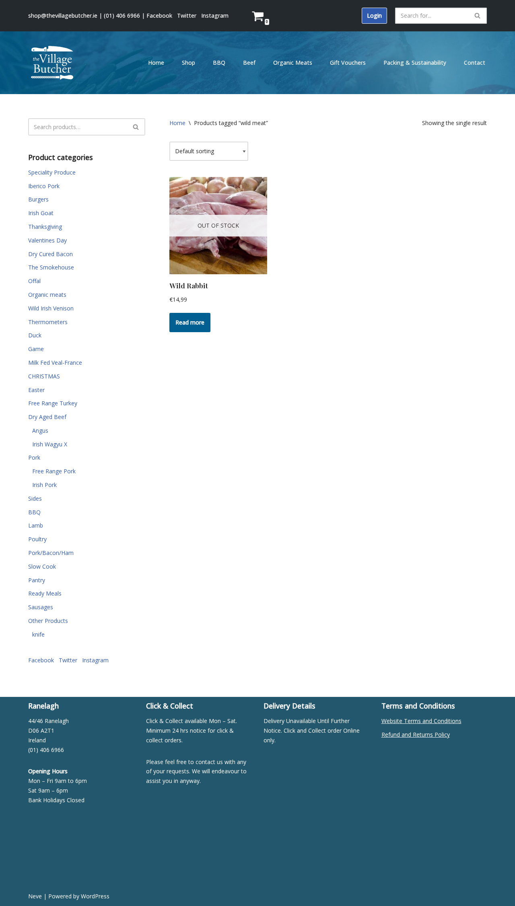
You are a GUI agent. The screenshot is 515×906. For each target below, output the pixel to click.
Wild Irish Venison (51, 308)
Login (374, 15)
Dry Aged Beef (47, 417)
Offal (34, 281)
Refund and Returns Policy (415, 734)
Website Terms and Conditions (421, 721)
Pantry (36, 580)
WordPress (95, 896)
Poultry (37, 539)
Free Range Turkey (52, 403)
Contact (474, 62)
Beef (249, 62)
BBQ (219, 62)
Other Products (48, 621)
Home (156, 62)
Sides (35, 498)
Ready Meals (45, 593)
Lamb (35, 525)
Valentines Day (47, 240)
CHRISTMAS (44, 376)
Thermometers (48, 322)
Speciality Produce (52, 172)
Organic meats (47, 294)
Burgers (38, 199)
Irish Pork (44, 485)
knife (38, 634)
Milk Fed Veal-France (55, 362)
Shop (188, 62)
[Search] (478, 16)
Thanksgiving (45, 226)
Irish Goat (41, 213)
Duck (34, 335)
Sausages (40, 607)
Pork (34, 457)
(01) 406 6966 (122, 15)
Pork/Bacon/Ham (51, 553)
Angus (40, 430)
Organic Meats (292, 62)
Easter (36, 390)
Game (36, 349)
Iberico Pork (44, 186)
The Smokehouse (51, 267)
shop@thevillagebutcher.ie (62, 15)
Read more (189, 322)
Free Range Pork (54, 471)
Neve (35, 896)
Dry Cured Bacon (50, 254)
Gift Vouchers (348, 62)
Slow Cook (42, 566)
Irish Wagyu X (49, 444)
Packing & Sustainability (414, 62)
